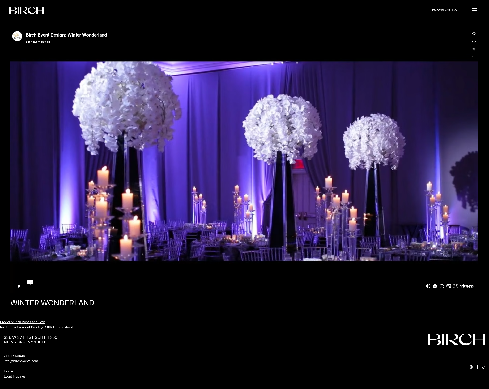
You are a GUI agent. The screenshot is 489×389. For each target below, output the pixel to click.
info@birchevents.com (21, 361)
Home (8, 371)
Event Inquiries (15, 376)
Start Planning (444, 10)
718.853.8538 (14, 355)
